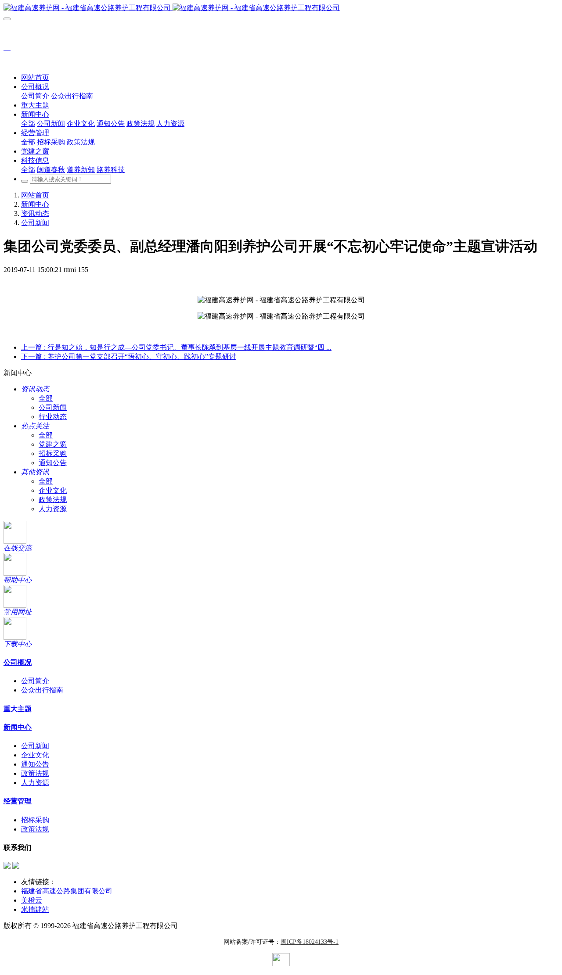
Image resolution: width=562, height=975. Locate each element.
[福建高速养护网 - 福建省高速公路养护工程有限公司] (281, 8)
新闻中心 (35, 204)
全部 (28, 123)
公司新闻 (35, 222)
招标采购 (53, 453)
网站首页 (35, 77)
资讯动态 (35, 213)
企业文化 (53, 490)
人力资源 (53, 509)
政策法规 (53, 499)
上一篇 (176, 347)
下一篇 (128, 356)
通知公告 (53, 462)
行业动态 (53, 416)
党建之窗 (53, 444)
